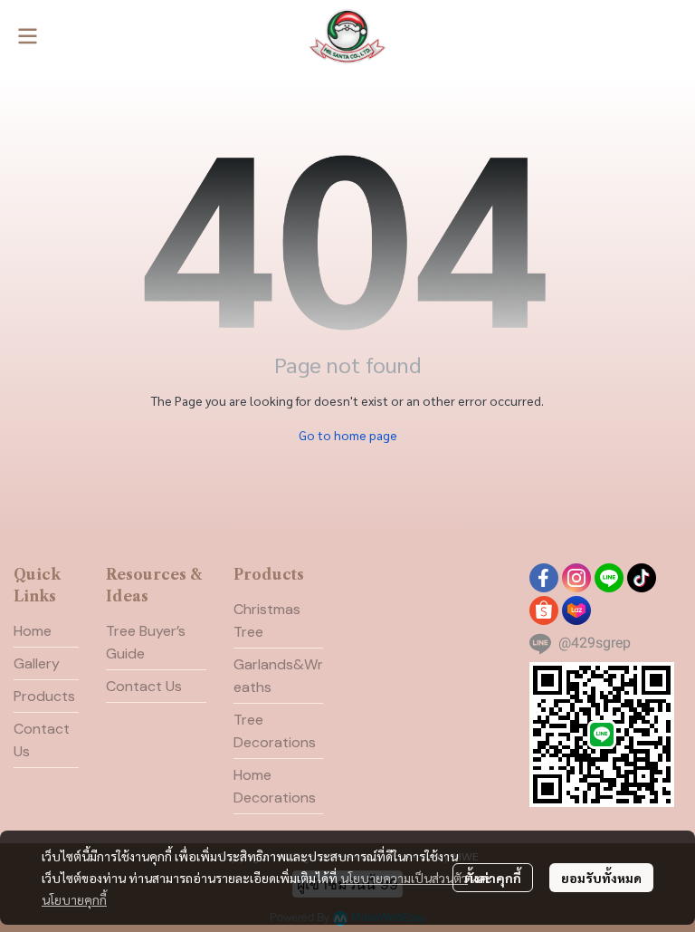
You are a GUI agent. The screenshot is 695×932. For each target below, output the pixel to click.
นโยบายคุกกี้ (74, 899)
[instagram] (576, 577)
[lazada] (576, 610)
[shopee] (543, 610)
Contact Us (144, 686)
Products (44, 696)
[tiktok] (641, 577)
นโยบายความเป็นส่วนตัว (404, 878)
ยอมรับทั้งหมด (601, 878)
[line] (609, 577)
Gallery (37, 663)
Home (33, 630)
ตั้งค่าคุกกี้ (492, 878)
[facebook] (543, 577)
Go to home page (348, 435)
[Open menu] (27, 36)
